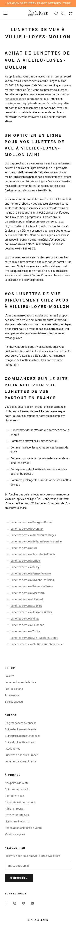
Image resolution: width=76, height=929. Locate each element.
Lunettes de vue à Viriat (25, 618)
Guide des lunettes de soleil (21, 729)
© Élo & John (38, 920)
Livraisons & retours (17, 821)
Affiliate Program (15, 808)
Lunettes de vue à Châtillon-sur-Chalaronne (37, 644)
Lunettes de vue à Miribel (25, 560)
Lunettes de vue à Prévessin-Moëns (32, 586)
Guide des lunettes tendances (22, 735)
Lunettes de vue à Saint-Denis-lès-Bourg (34, 637)
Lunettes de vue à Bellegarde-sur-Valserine (36, 541)
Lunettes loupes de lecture (20, 682)
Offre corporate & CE (17, 815)
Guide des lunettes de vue (20, 742)
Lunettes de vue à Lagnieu (26, 605)
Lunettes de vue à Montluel (27, 599)
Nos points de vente (16, 783)
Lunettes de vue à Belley (25, 567)
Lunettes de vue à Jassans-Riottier (31, 612)
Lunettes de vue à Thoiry (25, 631)
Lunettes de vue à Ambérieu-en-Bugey (33, 535)
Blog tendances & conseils (20, 723)
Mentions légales (15, 834)
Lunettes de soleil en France (21, 755)
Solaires (9, 676)
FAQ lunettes (12, 748)
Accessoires (12, 695)
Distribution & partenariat (20, 802)
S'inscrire (18, 878)
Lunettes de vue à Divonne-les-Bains (32, 579)
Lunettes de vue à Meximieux (28, 592)
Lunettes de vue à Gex (24, 547)
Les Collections (14, 688)
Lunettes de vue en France (20, 761)
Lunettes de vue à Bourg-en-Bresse (31, 522)
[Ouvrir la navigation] (5, 13)
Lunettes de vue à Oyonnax (27, 528)
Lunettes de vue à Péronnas (27, 625)
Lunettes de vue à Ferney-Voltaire (31, 573)
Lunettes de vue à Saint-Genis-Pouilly (33, 554)
